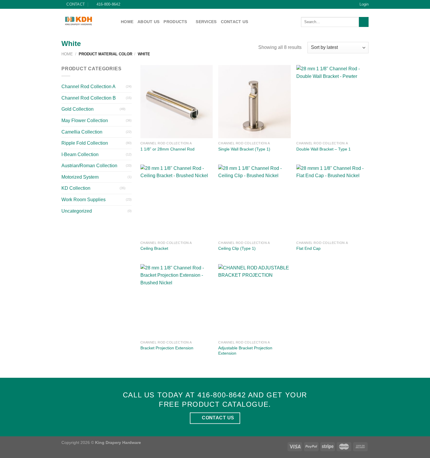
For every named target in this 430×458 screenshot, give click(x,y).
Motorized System (80, 177)
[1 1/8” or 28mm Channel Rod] (176, 101)
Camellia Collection (81, 131)
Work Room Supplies (83, 199)
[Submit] (364, 22)
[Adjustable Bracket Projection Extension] (254, 300)
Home (127, 21)
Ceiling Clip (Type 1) (237, 248)
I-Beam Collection (80, 154)
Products (175, 21)
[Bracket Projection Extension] (176, 300)
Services (206, 21)
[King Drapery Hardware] (86, 21)
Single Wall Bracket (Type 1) (244, 149)
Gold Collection (77, 109)
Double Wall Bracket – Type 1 (323, 149)
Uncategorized (76, 211)
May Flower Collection (84, 120)
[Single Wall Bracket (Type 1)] (254, 101)
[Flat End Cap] (332, 201)
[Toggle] (129, 109)
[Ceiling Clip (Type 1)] (254, 201)
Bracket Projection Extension (166, 348)
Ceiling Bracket (154, 248)
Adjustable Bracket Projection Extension (245, 351)
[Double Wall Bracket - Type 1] (332, 101)
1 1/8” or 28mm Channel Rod (167, 149)
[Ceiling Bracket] (176, 201)
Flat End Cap (308, 248)
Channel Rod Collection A (88, 86)
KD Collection (75, 188)
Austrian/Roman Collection (89, 165)
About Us (148, 21)
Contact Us (234, 21)
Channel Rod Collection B (88, 97)
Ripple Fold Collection (84, 143)
